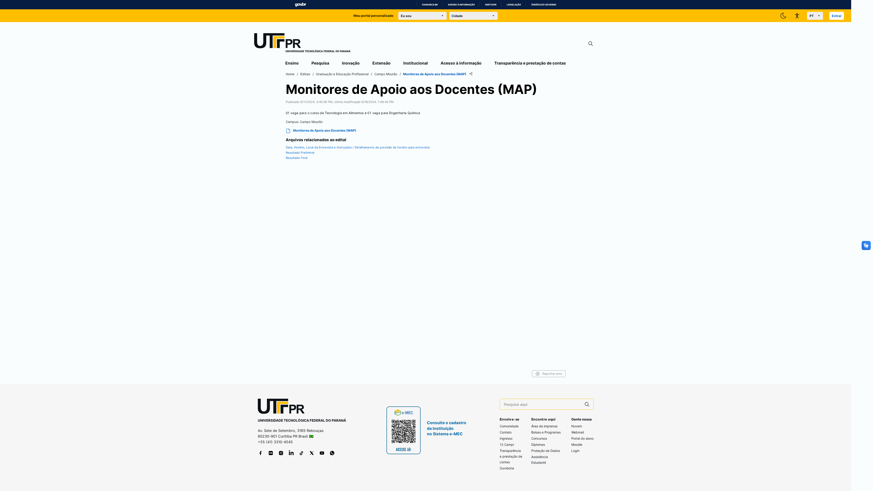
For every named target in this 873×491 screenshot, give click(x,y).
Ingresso (506, 438)
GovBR (300, 5)
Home (290, 74)
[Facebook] (260, 453)
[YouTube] (322, 453)
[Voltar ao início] (283, 407)
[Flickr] (270, 453)
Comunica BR (430, 4)
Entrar (837, 16)
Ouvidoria (507, 468)
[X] (311, 453)
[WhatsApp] (332, 453)
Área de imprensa (544, 426)
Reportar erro (552, 374)
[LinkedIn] (291, 453)
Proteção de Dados (545, 451)
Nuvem (576, 426)
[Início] (302, 43)
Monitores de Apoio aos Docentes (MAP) (324, 130)
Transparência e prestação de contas (530, 63)
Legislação (514, 4)
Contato (506, 432)
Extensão (381, 63)
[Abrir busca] (590, 43)
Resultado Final (296, 158)
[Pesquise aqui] (587, 404)
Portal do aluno (582, 438)
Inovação (351, 63)
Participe (491, 4)
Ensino (292, 63)
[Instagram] (281, 453)
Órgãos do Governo (543, 4)
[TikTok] (301, 453)
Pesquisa (320, 63)
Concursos (539, 438)
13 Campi (507, 444)
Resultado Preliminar (300, 152)
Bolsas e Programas (546, 432)
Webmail (577, 432)
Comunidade (509, 426)
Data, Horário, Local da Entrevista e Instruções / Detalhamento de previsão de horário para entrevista (358, 147)
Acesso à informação (461, 4)
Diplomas (538, 444)
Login (575, 451)
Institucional (415, 63)
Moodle (576, 444)
